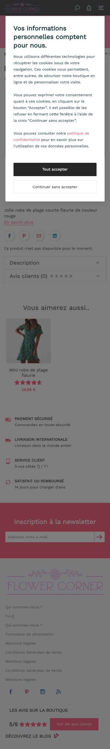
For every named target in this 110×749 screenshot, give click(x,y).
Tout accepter (55, 169)
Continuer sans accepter (55, 187)
